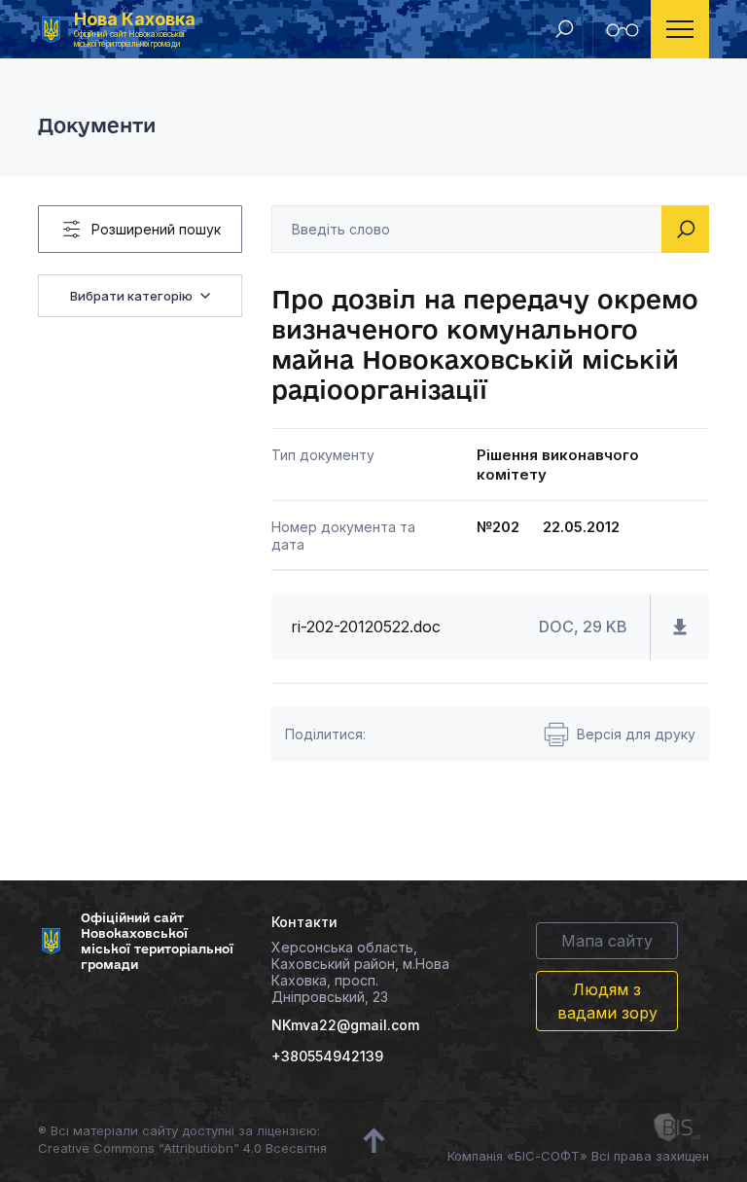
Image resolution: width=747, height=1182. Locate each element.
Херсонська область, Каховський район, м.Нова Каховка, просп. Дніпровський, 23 (360, 972)
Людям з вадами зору (607, 1001)
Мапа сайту (607, 940)
